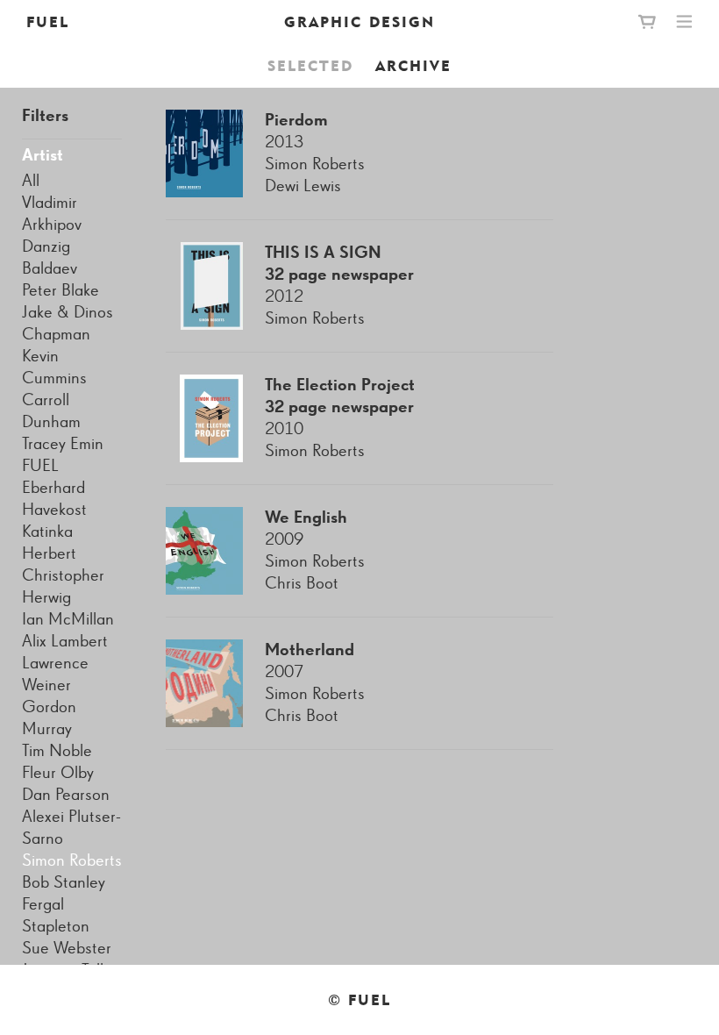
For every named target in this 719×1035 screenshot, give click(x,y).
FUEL (47, 22)
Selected (310, 66)
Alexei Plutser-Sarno (71, 827)
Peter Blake (60, 290)
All (30, 180)
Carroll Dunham (51, 411)
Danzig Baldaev (49, 257)
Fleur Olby (58, 773)
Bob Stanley (63, 882)
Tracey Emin (62, 444)
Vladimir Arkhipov (52, 213)
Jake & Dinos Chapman (67, 323)
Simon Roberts (72, 860)
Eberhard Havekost (54, 498)
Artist (42, 155)
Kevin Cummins (54, 367)
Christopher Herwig (63, 586)
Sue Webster (66, 948)
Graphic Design (359, 22)
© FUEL (359, 1000)
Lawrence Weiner (55, 674)
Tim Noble (57, 751)
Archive (413, 66)
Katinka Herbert (49, 542)
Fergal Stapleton (55, 915)
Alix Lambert (65, 641)
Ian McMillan (68, 619)
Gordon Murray (49, 718)
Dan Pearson (66, 794)
